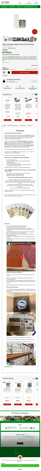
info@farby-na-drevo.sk (12, 427)
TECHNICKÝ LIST (8, 366)
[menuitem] (4, 6)
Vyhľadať (19, 3)
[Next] (36, 94)
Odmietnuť (20, 469)
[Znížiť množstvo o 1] (4, 72)
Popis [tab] (4, 125)
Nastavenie (3, 463)
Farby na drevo (31, 428)
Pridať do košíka (26, 72)
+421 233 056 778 (25, 427)
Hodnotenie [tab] (23, 125)
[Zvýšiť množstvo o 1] (9, 72)
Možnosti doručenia (34, 65)
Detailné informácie (5, 62)
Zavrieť (9, 75)
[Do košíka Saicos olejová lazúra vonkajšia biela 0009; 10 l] (18, 404)
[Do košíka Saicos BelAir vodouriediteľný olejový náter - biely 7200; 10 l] (28, 404)
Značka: (4, 49)
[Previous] (33, 94)
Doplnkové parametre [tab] (13, 125)
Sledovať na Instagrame (21, 413)
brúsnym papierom (16, 190)
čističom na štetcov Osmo (30, 284)
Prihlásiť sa (20, 443)
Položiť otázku (34, 81)
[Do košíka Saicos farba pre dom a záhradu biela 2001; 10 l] (7, 404)
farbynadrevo (34, 428)
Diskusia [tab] (30, 125)
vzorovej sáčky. (19, 196)
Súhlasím (20, 465)
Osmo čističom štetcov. (30, 241)
